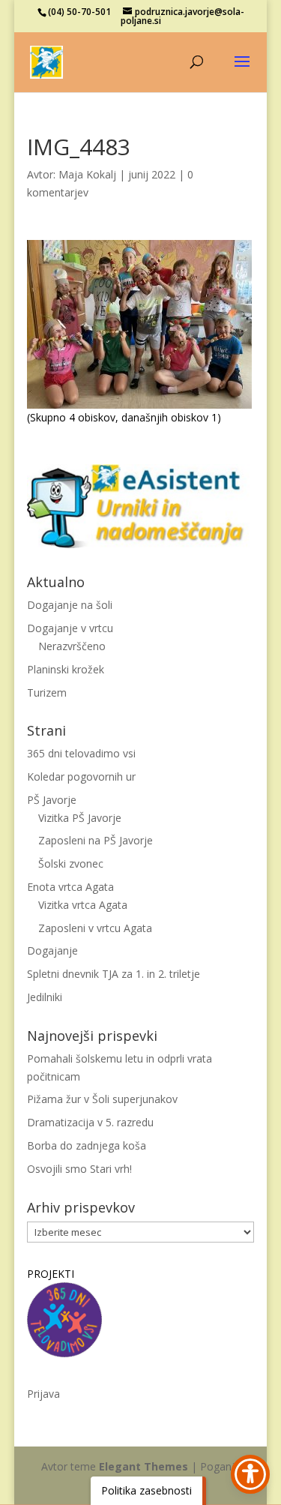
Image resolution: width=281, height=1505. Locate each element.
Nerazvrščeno (72, 646)
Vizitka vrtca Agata (82, 905)
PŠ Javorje (51, 800)
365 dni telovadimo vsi (81, 753)
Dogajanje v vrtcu (70, 628)
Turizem (47, 692)
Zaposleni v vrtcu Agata (95, 928)
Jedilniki (44, 997)
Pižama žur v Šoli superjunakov (102, 1099)
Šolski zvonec (70, 863)
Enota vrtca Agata (70, 887)
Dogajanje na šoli (69, 605)
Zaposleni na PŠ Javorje (95, 840)
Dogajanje (52, 950)
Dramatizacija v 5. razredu (90, 1122)
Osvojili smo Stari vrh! (79, 1169)
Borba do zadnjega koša (86, 1145)
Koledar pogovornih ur (81, 776)
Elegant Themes (143, 1466)
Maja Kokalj (87, 174)
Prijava (43, 1394)
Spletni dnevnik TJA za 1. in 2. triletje (113, 974)
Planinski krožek (65, 669)
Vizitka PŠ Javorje (79, 818)
